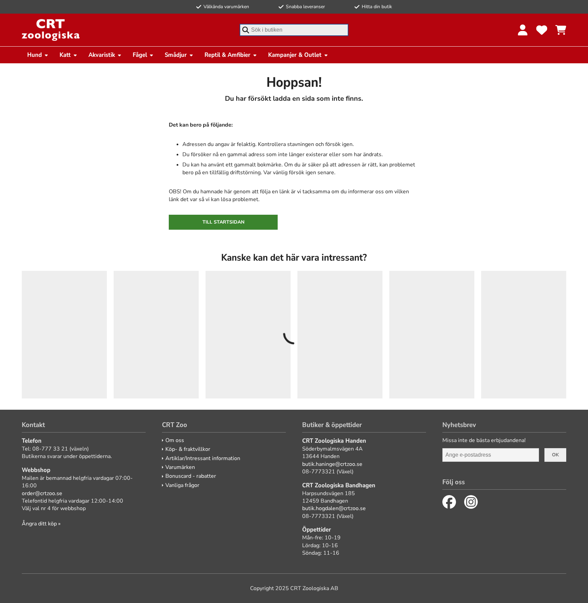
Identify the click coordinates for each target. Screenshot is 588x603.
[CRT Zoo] (51, 30)
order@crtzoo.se (42, 493)
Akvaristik (101, 55)
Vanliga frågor (182, 485)
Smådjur (176, 55)
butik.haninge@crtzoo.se (332, 464)
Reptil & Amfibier (227, 55)
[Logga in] (522, 30)
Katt (65, 55)
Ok (555, 455)
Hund (34, 55)
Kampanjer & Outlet (295, 55)
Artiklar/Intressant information (202, 458)
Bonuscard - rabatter (190, 476)
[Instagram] (471, 502)
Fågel (140, 55)
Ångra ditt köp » (41, 523)
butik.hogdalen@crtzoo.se (334, 508)
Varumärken (180, 467)
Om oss (174, 440)
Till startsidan (223, 222)
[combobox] (294, 30)
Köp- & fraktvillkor (187, 449)
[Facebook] (449, 502)
